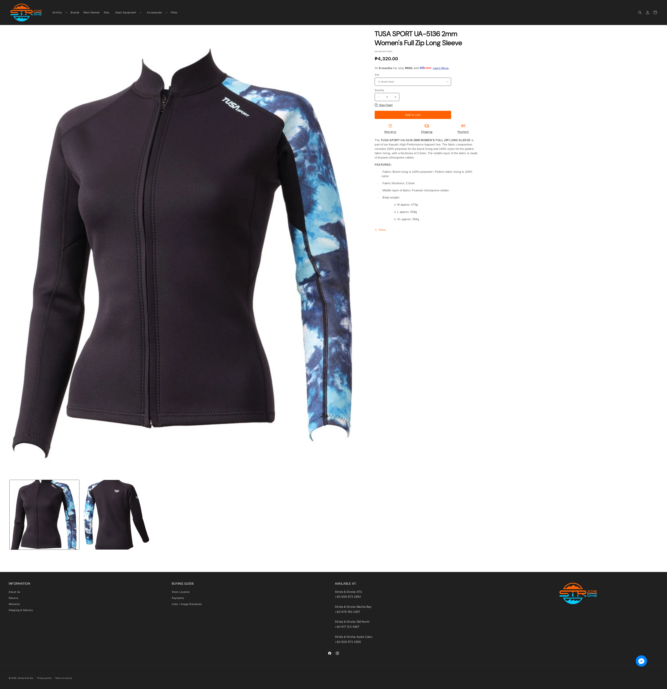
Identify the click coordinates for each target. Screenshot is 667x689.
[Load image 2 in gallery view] (116, 515)
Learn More (441, 68)
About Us (14, 591)
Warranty (390, 132)
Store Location (181, 591)
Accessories (154, 12)
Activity (57, 12)
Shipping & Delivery (21, 610)
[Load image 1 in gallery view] (44, 515)
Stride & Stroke (25, 678)
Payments (178, 597)
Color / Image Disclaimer (187, 604)
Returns (13, 597)
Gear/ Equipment (125, 12)
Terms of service (63, 678)
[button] (58, 12)
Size (377, 74)
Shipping (427, 132)
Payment (463, 132)
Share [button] (382, 229)
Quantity (379, 90)
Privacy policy (44, 678)
